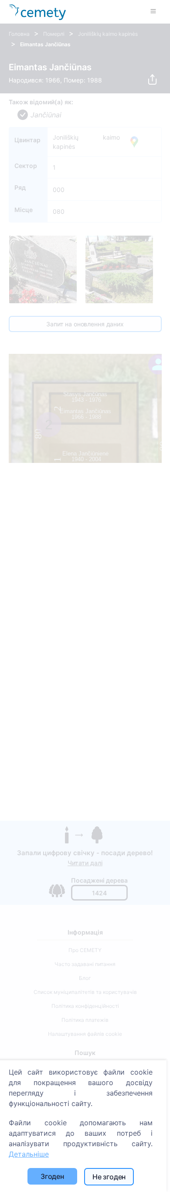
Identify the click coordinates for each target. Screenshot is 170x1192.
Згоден (52, 1176)
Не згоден (109, 1176)
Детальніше (29, 1154)
